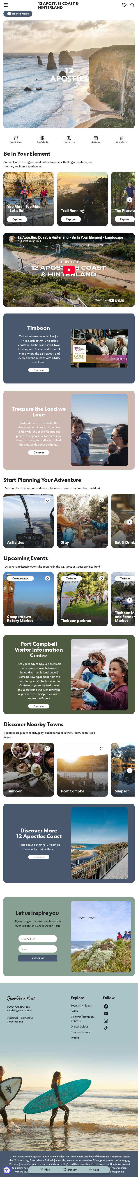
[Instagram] (106, 1021)
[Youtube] (106, 1013)
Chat (96, 1170)
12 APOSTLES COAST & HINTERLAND (58, 5)
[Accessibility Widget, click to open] (7, 1170)
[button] (129, 200)
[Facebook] (106, 1006)
